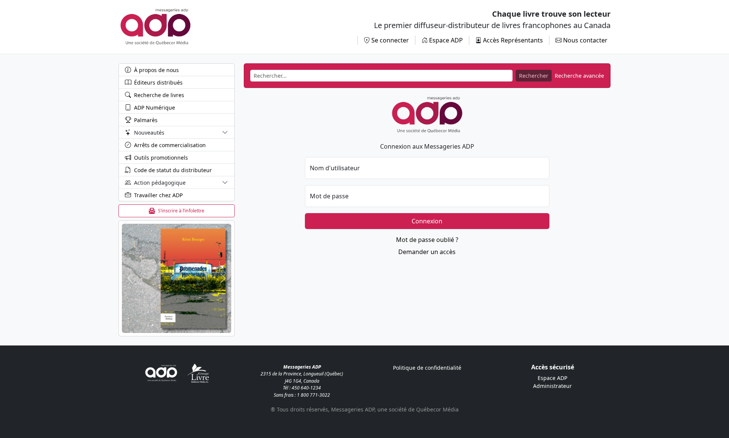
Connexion (427, 221)
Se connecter (390, 40)
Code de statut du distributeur (173, 170)
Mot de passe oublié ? (427, 239)
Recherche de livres (159, 95)
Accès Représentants (513, 40)
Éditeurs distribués (158, 82)
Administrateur (552, 385)
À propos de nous (156, 70)
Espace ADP (446, 40)
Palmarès (146, 120)
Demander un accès (427, 252)
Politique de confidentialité (427, 367)
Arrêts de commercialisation (170, 145)
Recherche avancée (579, 75)
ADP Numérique (154, 107)
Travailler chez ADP (158, 195)
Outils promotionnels (161, 157)
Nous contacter (585, 40)
